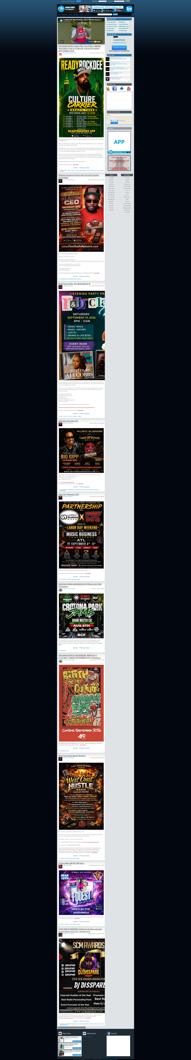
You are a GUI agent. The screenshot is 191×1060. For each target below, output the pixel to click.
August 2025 (111, 201)
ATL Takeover (95, 489)
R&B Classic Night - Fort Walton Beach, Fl (74, 283)
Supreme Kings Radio (112, 26)
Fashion (75, 416)
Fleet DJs (62, 489)
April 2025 (111, 210)
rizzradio (70, 285)
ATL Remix (127, 182)
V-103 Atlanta (127, 212)
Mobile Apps (64, 14)
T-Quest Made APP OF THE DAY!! (71, 863)
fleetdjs (70, 423)
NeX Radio (127, 201)
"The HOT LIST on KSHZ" (115, 78)
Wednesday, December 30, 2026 (116, 67)
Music (61, 416)
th (67, 1024)
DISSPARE (68, 1023)
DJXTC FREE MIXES (124, 28)
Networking (63, 490)
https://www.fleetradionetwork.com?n (91, 842)
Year (102, 1023)
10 (82, 1027)
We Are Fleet (79, 489)
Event (65, 416)
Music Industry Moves (87, 489)
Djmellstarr (63, 650)
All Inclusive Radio (111, 22)
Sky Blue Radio (123, 30)
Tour (88, 170)
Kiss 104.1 (127, 195)
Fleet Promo (63, 579)
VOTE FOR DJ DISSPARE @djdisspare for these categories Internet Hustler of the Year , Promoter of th (80, 930)
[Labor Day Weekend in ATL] (81, 568)
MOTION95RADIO (63, 278)
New (91, 170)
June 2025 (111, 205)
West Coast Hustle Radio (70, 858)
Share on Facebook (85, 167)
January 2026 (111, 190)
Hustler (95, 1023)
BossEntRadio (110, 30)
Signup (62, 1)
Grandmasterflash (64, 750)
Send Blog (75, 167)
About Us (82, 14)
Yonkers (102, 170)
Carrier (81, 170)
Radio (78, 858)
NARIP (127, 199)
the (100, 1023)
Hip (96, 170)
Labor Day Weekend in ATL (69, 494)
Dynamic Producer (127, 186)
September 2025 (111, 199)
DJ (65, 1023)
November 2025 (111, 195)
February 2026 (111, 188)
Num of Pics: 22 (68, 1047)
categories (85, 1023)
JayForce (127, 192)
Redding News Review (127, 207)
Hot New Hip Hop (127, 188)
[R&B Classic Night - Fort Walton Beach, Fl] (96, 379)
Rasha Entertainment (127, 203)
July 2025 (111, 203)
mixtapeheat (71, 179)
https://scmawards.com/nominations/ (66, 1018)
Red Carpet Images (127, 205)
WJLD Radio (122, 22)
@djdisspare (74, 1023)
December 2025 (111, 192)
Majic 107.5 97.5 (127, 197)
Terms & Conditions (113, 1059)
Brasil (72, 170)
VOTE (61, 1023)
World (85, 170)
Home (59, 14)
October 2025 (111, 197)
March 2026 (111, 186)
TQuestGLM (67, 924)
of (98, 1023)
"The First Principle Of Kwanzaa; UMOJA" (118, 58)
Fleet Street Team (75, 579)
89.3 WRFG (127, 179)
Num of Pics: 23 (68, 1038)
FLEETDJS (79, 278)
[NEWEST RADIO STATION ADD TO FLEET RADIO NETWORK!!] (81, 251)
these (81, 1023)
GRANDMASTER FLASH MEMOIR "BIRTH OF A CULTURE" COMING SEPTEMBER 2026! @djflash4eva (80, 656)
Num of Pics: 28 (68, 1052)
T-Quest (62, 924)
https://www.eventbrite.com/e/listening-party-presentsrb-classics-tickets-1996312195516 (77, 407)
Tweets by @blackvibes (87, 1036)
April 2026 (111, 184)
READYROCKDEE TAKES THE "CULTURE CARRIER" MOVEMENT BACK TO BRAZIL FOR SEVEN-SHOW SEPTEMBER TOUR (80, 48)
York (94, 170)
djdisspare (71, 933)
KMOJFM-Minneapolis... (124, 26)
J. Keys (127, 190)
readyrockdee (72, 53)
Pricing (70, 14)
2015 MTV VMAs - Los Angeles (72, 1050)
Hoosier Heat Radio (123, 24)
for (78, 1023)
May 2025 (111, 208)
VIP (67, 416)
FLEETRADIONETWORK (72, 278)
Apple (78, 924)
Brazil (69, 170)
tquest (70, 865)
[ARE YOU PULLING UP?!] (81, 472)
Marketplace (76, 14)
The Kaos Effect (127, 210)
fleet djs (62, 858)
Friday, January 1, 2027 (114, 62)
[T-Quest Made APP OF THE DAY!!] (81, 914)
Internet (91, 1023)
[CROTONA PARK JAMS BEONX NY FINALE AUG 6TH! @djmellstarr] (81, 637)
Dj (71, 416)
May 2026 (111, 182)
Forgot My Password (70, 1)
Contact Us (88, 14)
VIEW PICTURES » (77, 1041)
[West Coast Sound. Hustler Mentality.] (81, 829)
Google (74, 924)
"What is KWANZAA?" (114, 73)
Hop (98, 170)
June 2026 (111, 179)
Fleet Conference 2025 (70, 489)
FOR (64, 1023)
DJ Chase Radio (110, 28)
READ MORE (76, 164)
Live (70, 416)
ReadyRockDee (63, 170)
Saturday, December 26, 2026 (116, 57)
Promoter (62, 1024)
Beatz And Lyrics (127, 184)
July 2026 (111, 177)
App (71, 924)
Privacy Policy (105, 1059)
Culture (77, 170)
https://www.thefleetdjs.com (68, 482)
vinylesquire (71, 588)
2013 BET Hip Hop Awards (71, 1037)
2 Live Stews (127, 177)
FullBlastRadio (119, 40)
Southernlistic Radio (112, 24)
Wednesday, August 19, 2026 (116, 77)
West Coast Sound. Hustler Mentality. (72, 755)
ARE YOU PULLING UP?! (68, 421)
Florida (79, 416)
